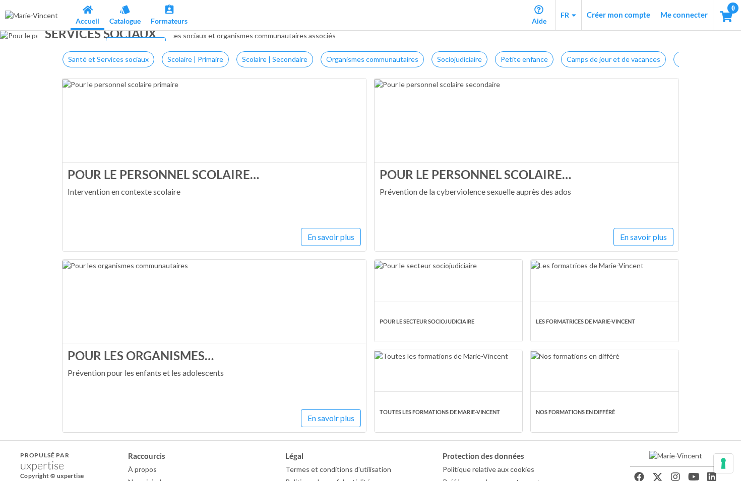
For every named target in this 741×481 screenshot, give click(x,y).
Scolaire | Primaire (195, 59)
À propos (142, 469)
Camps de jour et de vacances (613, 59)
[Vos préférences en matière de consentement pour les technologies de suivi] (723, 463)
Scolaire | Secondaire (274, 59)
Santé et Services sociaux (108, 59)
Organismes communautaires (372, 59)
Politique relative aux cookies (488, 469)
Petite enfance (524, 59)
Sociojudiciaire (459, 59)
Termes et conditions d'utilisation (338, 469)
